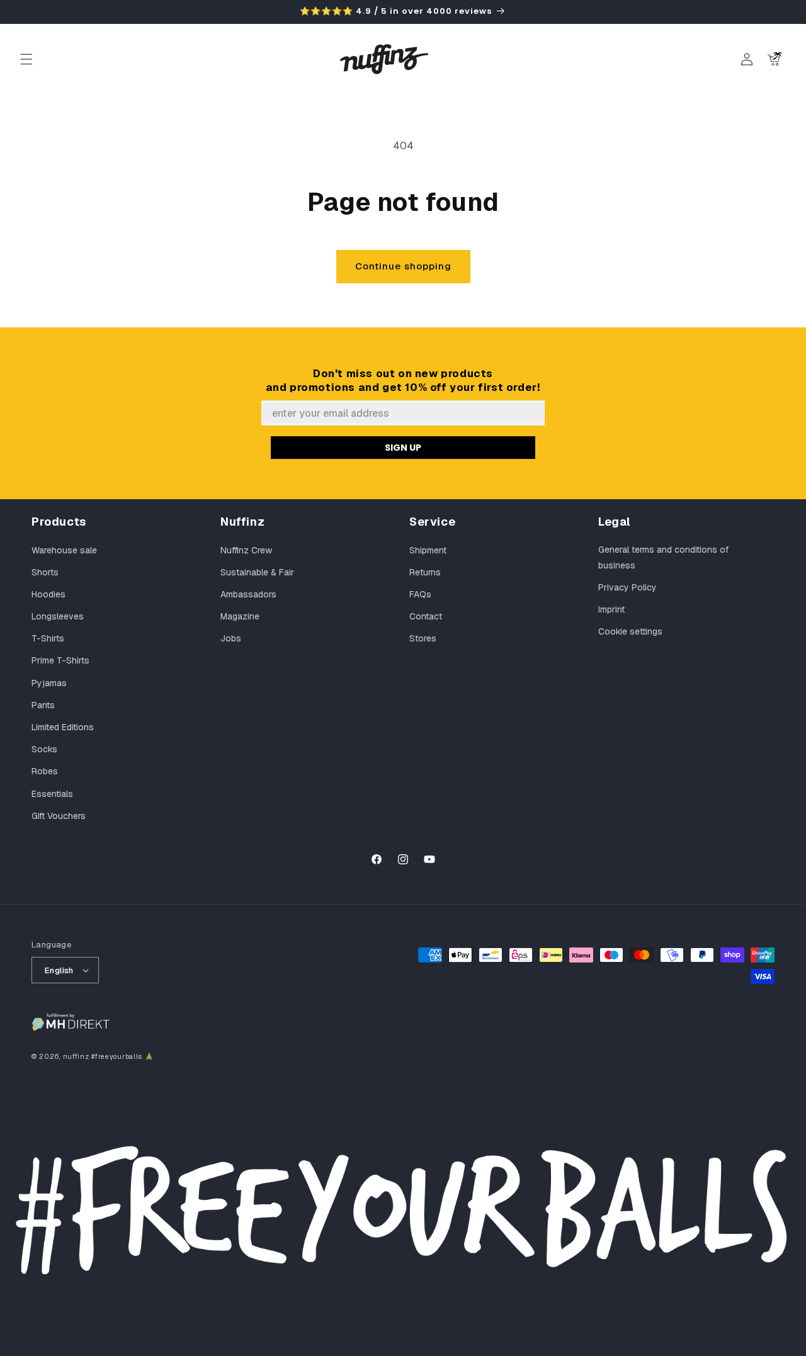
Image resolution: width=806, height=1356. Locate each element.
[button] (26, 59)
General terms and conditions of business (663, 557)
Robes (44, 771)
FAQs (420, 594)
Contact (425, 616)
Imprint (611, 609)
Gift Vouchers (58, 816)
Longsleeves (57, 616)
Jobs (230, 638)
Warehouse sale (64, 550)
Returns (425, 572)
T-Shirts (47, 638)
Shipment (427, 550)
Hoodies (48, 594)
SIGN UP (403, 447)
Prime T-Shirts (60, 660)
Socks (44, 749)
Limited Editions (62, 727)
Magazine (239, 616)
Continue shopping (403, 266)
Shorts (45, 572)
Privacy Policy (627, 587)
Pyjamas (49, 683)
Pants (43, 705)
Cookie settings (630, 631)
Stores (422, 638)
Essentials (52, 793)
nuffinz (76, 1056)
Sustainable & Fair (257, 572)
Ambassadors (248, 594)
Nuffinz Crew (246, 550)
